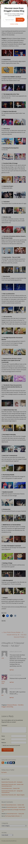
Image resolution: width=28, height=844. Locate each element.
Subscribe (20, 19)
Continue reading (14, 24)
